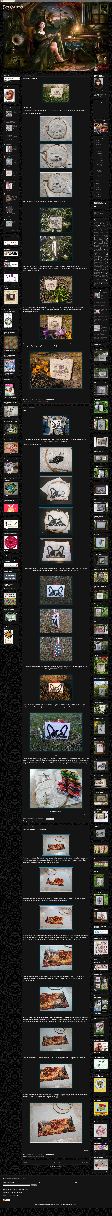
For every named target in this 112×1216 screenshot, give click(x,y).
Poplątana (13, 7)
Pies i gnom (103, 259)
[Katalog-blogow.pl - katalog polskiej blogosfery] (9, 588)
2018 (97, 185)
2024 (97, 140)
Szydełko (97, 273)
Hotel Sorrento (97, 241)
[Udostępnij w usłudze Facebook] (51, 399)
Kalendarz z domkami (41, 401)
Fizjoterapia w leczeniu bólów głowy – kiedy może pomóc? (11, 138)
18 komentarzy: (40, 399)
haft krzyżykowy (31, 401)
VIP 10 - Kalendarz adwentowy (14, 223)
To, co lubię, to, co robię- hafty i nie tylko (11, 123)
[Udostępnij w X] (50, 399)
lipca (98, 155)
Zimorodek (105, 283)
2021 (97, 147)
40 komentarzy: (40, 818)
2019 (97, 183)
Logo (107, 246)
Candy (96, 232)
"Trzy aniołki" (103, 225)
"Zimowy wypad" (98, 228)
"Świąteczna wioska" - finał (104, 294)
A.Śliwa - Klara (102, 229)
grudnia (99, 149)
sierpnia (99, 153)
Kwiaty (102, 246)
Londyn (97, 248)
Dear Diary (98, 235)
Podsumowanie (98, 262)
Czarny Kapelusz (104, 233)
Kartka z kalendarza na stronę (99, 214)
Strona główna (56, 1162)
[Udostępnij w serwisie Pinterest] (53, 399)
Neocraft (96, 252)
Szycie (104, 272)
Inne (104, 241)
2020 (97, 181)
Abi (24, 410)
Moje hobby (9, 219)
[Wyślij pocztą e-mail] (47, 399)
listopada (99, 151)
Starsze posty (85, 1162)
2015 (97, 192)
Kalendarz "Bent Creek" (101, 242)
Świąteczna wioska (99, 275)
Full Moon (105, 235)
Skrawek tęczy (10, 206)
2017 (97, 187)
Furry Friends (99, 237)
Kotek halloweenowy (14, 113)
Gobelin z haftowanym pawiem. (14, 127)
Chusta (102, 232)
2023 (97, 142)
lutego (99, 175)
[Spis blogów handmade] (10, 604)
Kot (97, 246)
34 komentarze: (40, 1154)
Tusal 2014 (97, 278)
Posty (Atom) (59, 1166)
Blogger (74, 1204)
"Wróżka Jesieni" (32, 1156)
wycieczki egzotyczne (97, 213)
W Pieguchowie (10, 109)
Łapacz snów (103, 247)
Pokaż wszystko (14, 230)
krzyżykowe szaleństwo (9, 157)
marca (99, 162)
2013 (97, 196)
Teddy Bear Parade (99, 276)
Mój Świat (8, 169)
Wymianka (96, 282)
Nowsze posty (27, 1162)
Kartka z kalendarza (102, 245)
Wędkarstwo (105, 278)
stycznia (99, 178)
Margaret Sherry (101, 250)
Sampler (98, 272)
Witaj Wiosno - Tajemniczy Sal (101, 280)
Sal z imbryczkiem (103, 270)
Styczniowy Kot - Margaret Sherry (104, 311)
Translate (9, 81)
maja (98, 158)
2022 (97, 145)
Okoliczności (97, 256)
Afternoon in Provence (100, 231)
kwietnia (99, 160)
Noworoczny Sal (99, 253)
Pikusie (48, 401)
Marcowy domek (30, 78)
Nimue (104, 252)
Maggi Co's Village (98, 249)
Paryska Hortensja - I (104, 326)
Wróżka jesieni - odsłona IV (34, 830)
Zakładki (103, 282)
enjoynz (57, 1204)
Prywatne (96, 263)
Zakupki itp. (97, 283)
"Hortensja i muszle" (98, 222)
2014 (97, 194)
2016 (97, 190)
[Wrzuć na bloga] (48, 399)
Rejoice (103, 263)
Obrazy (96, 255)
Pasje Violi (9, 135)
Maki (107, 249)
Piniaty (104, 261)
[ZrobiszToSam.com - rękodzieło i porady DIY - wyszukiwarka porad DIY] (10, 579)
